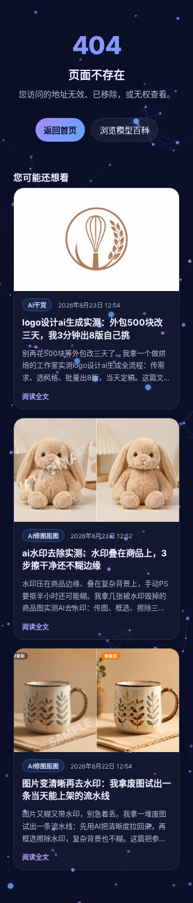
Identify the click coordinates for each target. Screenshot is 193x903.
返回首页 (60, 130)
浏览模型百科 (124, 130)
